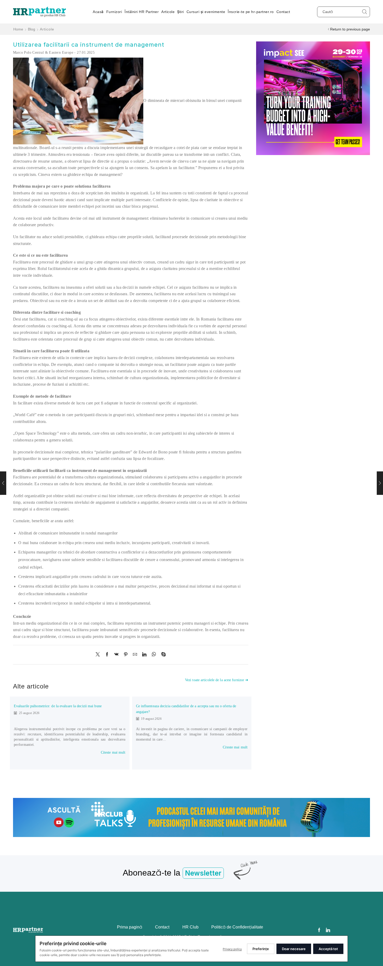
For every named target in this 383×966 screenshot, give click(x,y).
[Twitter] (99, 655)
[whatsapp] (154, 655)
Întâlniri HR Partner (142, 12)
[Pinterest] (125, 655)
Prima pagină (129, 927)
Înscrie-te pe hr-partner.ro (251, 12)
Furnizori (114, 12)
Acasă (98, 12)
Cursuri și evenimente (206, 12)
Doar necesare (294, 949)
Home (18, 29)
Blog (31, 29)
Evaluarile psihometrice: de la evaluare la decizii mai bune (58, 706)
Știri (180, 12)
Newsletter (203, 873)
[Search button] (365, 12)
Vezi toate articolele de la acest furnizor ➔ (216, 680)
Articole (168, 12)
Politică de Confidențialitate (237, 927)
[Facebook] (107, 655)
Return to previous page (350, 29)
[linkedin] (144, 655)
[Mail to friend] (135, 655)
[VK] (116, 655)
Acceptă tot (328, 949)
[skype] (162, 655)
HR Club (190, 927)
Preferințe (260, 949)
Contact (283, 12)
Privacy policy (232, 949)
